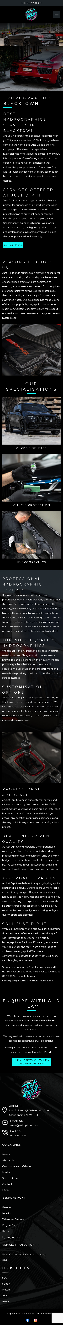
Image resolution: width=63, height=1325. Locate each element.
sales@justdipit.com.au (15, 980)
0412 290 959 (9, 976)
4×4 (4, 1295)
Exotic (6, 1301)
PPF (4, 1260)
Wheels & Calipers (13, 1219)
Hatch (6, 1289)
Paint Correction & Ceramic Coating (24, 1254)
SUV (4, 1277)
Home (6, 1154)
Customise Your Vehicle (16, 1166)
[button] (56, 14)
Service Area (10, 1178)
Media (6, 1172)
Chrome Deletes (31, 448)
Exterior (7, 1207)
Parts (5, 1231)
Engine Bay (9, 1225)
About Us (8, 1160)
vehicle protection (31, 505)
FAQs (5, 1190)
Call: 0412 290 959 (31, 3)
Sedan (6, 1283)
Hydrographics (31, 562)
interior (6, 1213)
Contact (7, 1184)
